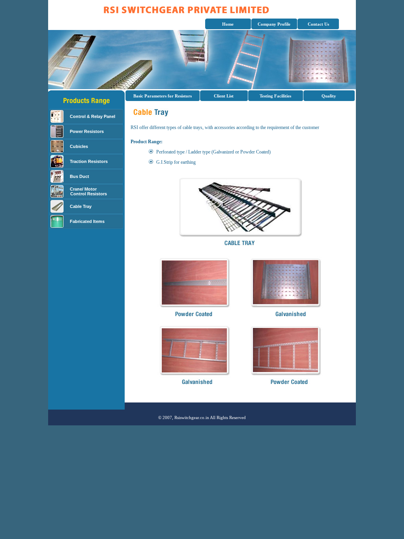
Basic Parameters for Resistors (162, 96)
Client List (224, 96)
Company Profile (274, 24)
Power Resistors (87, 131)
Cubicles (79, 146)
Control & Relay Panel (92, 116)
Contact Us (318, 24)
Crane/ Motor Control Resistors (87, 191)
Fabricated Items (87, 221)
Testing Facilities (275, 96)
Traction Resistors (89, 161)
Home (228, 24)
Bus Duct (79, 176)
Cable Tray (81, 206)
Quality (329, 96)
